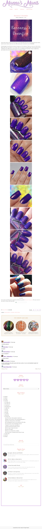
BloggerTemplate (26, 527)
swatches (17, 312)
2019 (5, 396)
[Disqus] (21, 354)
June (6, 410)
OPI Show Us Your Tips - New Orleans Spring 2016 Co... (15, 419)
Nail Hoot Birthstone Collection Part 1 (15, 477)
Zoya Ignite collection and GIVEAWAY (15, 452)
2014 (5, 436)
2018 (5, 397)
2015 (5, 435)
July (6, 409)
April (6, 413)
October (6, 405)
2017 (5, 399)
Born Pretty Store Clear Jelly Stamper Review (13, 423)
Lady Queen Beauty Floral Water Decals (12, 426)
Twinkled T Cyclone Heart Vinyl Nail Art (12, 425)
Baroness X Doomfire (9, 429)
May (6, 412)
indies (12, 312)
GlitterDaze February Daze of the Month (12, 420)
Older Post (37, 369)
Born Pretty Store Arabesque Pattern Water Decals (14, 432)
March (6, 415)
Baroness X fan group (29, 299)
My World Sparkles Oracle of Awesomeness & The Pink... (15, 422)
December (7, 402)
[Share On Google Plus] (38, 310)
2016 (5, 400)
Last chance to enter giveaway (14, 471)
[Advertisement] (21, 496)
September (7, 406)
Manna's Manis (18, 527)
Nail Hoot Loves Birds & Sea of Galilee (12, 430)
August (6, 407)
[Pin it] (40, 310)
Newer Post (4, 369)
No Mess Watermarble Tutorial (14, 465)
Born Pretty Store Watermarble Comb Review (13, 418)
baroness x (7, 312)
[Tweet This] (34, 310)
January (6, 433)
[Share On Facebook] (36, 310)
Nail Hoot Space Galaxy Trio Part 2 (11, 427)
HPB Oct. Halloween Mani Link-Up (14, 459)
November (7, 403)
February (6, 416)
